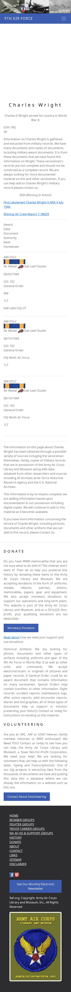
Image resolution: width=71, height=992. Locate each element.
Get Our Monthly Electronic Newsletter (35, 886)
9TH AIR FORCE (17, 18)
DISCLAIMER (17, 864)
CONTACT (16, 851)
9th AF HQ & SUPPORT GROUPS (31, 833)
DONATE (15, 842)
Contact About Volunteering (26, 797)
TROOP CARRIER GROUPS (27, 829)
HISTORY (15, 838)
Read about (11, 637)
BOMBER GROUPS (21, 820)
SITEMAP (15, 860)
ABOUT (14, 846)
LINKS (13, 855)
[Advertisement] (35, 63)
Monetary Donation (21, 628)
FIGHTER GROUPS (21, 824)
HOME (13, 816)
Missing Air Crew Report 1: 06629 (26, 214)
